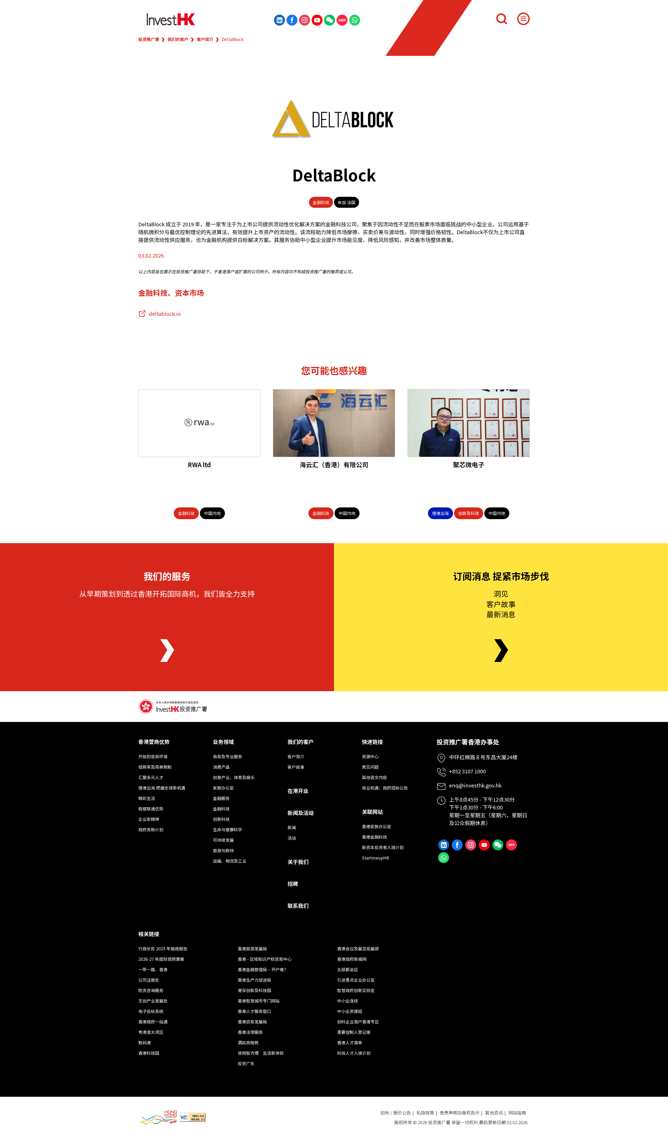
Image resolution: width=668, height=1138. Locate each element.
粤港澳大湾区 (150, 1032)
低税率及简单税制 (155, 767)
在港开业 (298, 791)
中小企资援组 (349, 1011)
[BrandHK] (157, 1117)
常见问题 (370, 767)
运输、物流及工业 (229, 861)
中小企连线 (347, 1001)
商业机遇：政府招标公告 (385, 788)
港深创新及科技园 (254, 990)
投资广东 (246, 1063)
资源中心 (370, 756)
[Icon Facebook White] (292, 20)
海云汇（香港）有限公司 (334, 464)
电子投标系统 (150, 1011)
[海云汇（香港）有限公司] (334, 423)
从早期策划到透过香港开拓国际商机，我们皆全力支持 (167, 593)
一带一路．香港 (153, 969)
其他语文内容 (374, 777)
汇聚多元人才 (150, 777)
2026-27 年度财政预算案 (161, 959)
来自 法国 (346, 202)
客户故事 (296, 767)
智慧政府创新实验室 (356, 990)
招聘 (293, 883)
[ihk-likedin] (279, 20)
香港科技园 (148, 1053)
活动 (292, 838)
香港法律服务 (250, 1032)
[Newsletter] (501, 650)
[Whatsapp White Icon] (354, 20)
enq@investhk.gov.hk (475, 785)
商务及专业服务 (227, 756)
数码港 (144, 1042)
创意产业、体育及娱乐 (234, 777)
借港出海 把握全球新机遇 (161, 788)
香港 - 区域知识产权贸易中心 (264, 959)
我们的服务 (167, 575)
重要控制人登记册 (354, 1032)
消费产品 (221, 767)
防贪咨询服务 (150, 990)
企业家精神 (148, 819)
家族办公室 (223, 788)
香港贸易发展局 (252, 1021)
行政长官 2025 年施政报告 (162, 948)
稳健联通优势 (150, 808)
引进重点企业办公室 (356, 980)
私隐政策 (425, 1112)
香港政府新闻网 (351, 959)
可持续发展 (223, 840)
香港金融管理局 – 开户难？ (263, 969)
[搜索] (501, 19)
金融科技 (321, 202)
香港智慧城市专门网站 (258, 1001)
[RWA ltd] (199, 423)
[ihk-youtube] (317, 20)
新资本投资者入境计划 (383, 847)
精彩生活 (146, 798)
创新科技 (221, 819)
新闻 (292, 827)
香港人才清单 (349, 1042)
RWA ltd (199, 464)
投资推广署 (148, 39)
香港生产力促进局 (254, 980)
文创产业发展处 (153, 1001)
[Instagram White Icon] (304, 20)
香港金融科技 (374, 837)
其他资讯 (494, 1112)
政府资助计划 (150, 829)
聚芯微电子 (468, 464)
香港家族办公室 (376, 826)
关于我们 (298, 862)
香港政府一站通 (153, 1021)
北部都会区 (347, 969)
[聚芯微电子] (468, 423)
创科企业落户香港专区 (358, 1021)
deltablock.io (165, 313)
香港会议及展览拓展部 (358, 948)
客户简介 (205, 39)
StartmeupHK (375, 858)
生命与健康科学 (227, 829)
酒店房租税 (248, 1042)
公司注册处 (148, 980)
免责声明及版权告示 (460, 1112)
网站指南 (517, 1112)
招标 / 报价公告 (395, 1112)
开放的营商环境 (153, 756)
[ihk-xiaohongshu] (342, 20)
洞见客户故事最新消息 (501, 603)
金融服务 (221, 798)
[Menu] (523, 19)
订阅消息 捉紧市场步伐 (501, 575)
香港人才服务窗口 (254, 1011)
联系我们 (298, 905)
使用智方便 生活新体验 (261, 1053)
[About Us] (167, 650)
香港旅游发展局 (252, 948)
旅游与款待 (223, 850)
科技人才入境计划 (354, 1053)
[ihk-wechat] (329, 20)
